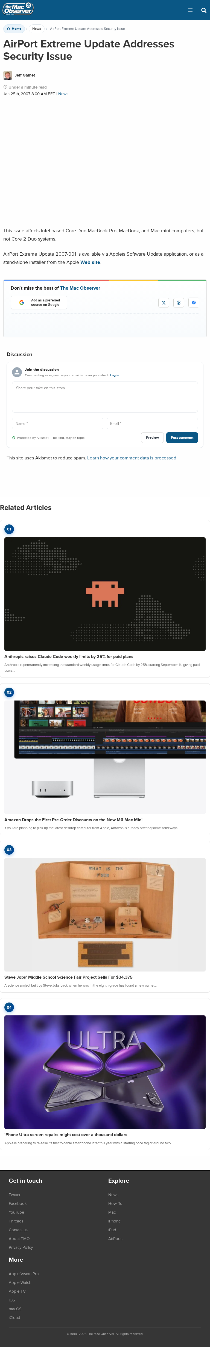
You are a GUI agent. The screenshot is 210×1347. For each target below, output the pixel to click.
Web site (90, 262)
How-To (115, 1203)
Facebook (18, 1203)
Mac (112, 1212)
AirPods (115, 1238)
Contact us (18, 1230)
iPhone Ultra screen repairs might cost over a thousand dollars (65, 1134)
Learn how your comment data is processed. (132, 457)
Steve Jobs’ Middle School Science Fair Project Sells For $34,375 (68, 977)
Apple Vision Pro (24, 1273)
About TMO (19, 1238)
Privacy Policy (21, 1247)
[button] (190, 10)
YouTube (16, 1212)
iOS (12, 1300)
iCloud (14, 1317)
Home (16, 28)
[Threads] (178, 302)
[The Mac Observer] (18, 10)
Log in (114, 375)
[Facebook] (193, 302)
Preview (152, 437)
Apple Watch (20, 1282)
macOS (15, 1309)
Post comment (182, 437)
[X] (163, 302)
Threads (16, 1221)
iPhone (114, 1221)
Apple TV (17, 1291)
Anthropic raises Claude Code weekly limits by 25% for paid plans (68, 656)
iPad (112, 1230)
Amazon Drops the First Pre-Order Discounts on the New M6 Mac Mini (73, 820)
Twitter (15, 1194)
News (36, 28)
